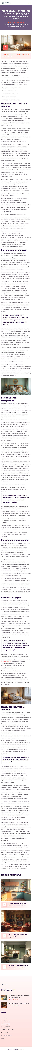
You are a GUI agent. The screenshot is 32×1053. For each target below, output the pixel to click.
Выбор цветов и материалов (10, 93)
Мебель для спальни (18, 22)
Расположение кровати (9, 91)
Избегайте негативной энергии (11, 99)
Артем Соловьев (7, 54)
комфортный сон (6, 661)
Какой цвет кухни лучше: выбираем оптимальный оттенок (17, 905)
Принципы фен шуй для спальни (11, 88)
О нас (5, 1018)
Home (9, 22)
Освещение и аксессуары (9, 96)
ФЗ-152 (6, 1032)
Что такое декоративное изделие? (18, 936)
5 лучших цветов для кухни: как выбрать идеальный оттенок (19, 967)
